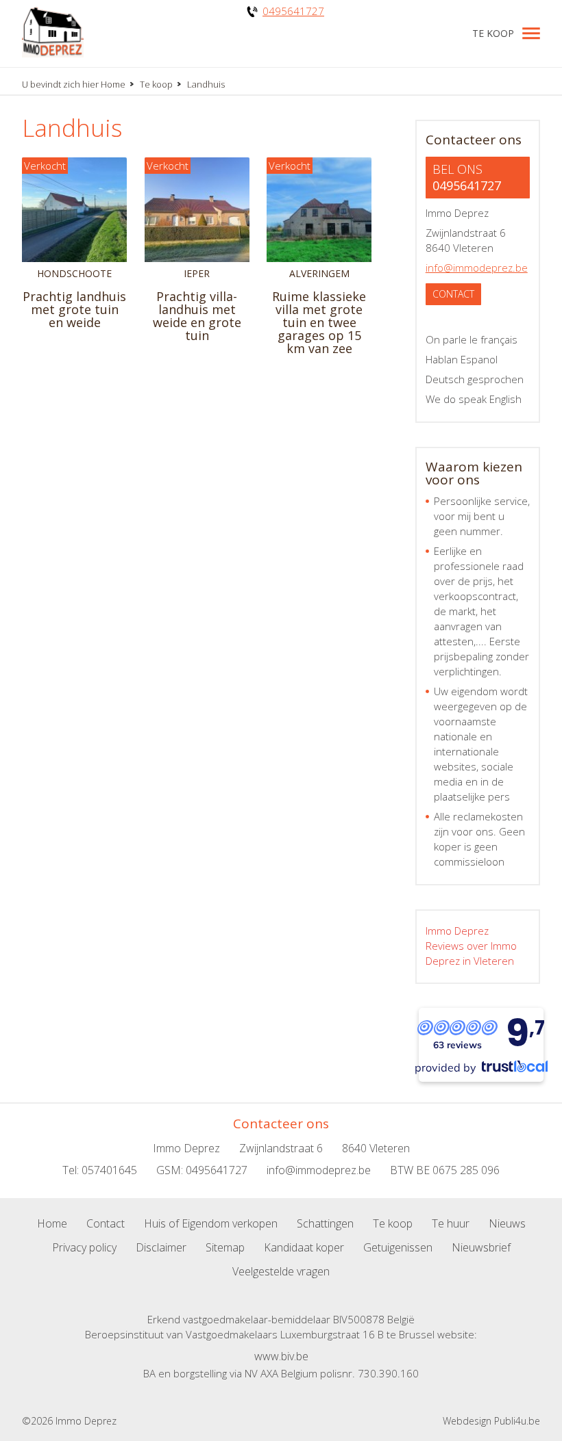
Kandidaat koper (304, 1247)
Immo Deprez (457, 930)
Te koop (493, 33)
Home (113, 84)
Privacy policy (84, 1247)
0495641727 (293, 11)
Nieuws (507, 1223)
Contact (453, 293)
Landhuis (72, 127)
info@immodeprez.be (477, 267)
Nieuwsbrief (481, 1247)
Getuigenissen (397, 1247)
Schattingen (325, 1223)
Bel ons (466, 177)
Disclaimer (161, 1247)
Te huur (450, 1223)
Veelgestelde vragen (281, 1271)
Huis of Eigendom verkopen (211, 1223)
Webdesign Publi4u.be (491, 1420)
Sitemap (225, 1247)
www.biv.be (281, 1356)
